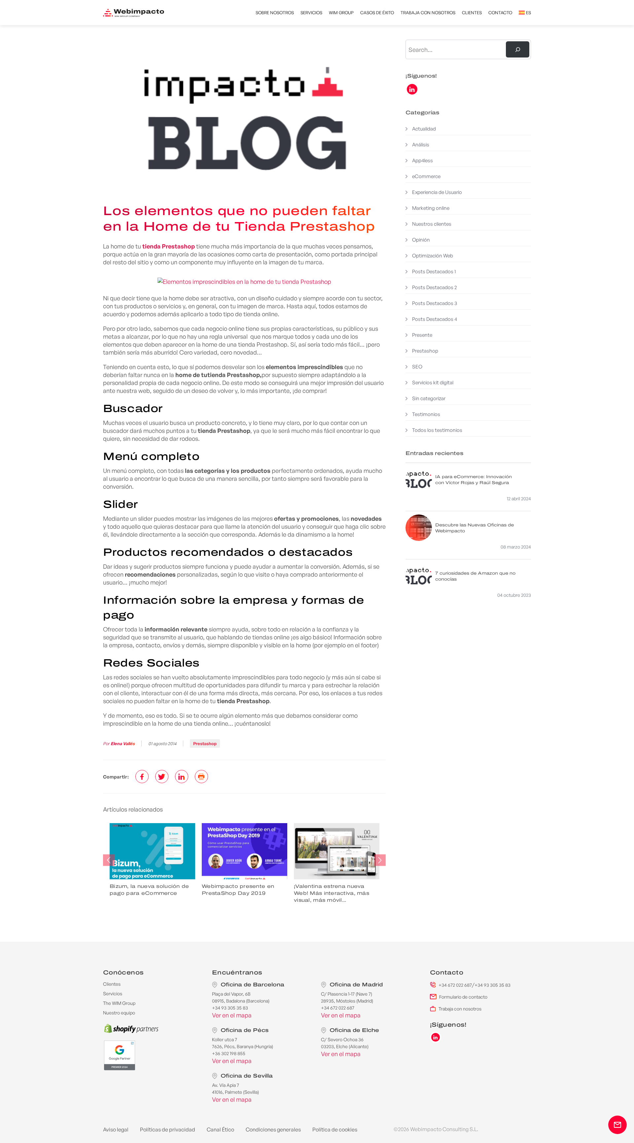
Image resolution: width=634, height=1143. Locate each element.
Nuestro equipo (119, 1012)
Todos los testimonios (437, 430)
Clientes (472, 12)
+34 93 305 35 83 (493, 985)
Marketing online (430, 208)
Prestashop (205, 743)
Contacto (500, 12)
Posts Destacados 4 (434, 319)
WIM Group (341, 12)
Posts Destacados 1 (434, 271)
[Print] (201, 776)
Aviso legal (115, 1129)
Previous (109, 860)
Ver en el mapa (232, 1015)
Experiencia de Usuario (437, 192)
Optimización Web (432, 255)
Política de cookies (334, 1129)
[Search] (517, 49)
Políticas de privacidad (167, 1129)
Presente (422, 335)
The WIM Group (119, 1003)
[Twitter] (161, 776)
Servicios (311, 12)
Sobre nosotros (275, 12)
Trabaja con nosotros (428, 12)
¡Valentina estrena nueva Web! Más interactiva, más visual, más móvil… (291, 893)
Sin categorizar (428, 398)
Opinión (421, 240)
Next (380, 860)
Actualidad (424, 129)
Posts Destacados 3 (434, 303)
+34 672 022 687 (455, 985)
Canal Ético (220, 1129)
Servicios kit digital (432, 382)
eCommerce (426, 176)
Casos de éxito (377, 12)
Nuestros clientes (431, 224)
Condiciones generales (273, 1129)
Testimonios (426, 414)
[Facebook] (142, 776)
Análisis (420, 144)
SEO (417, 366)
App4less (422, 160)
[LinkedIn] (181, 776)
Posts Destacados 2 (434, 287)
